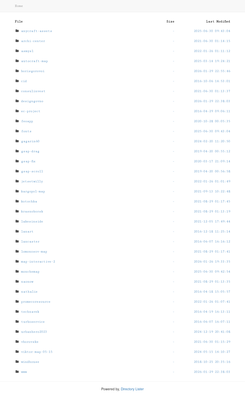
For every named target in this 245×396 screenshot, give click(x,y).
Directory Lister (132, 388)
